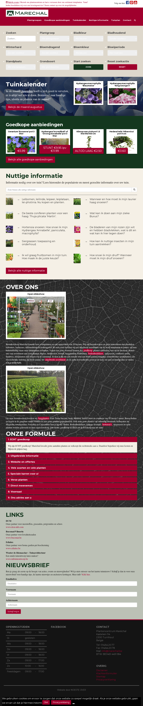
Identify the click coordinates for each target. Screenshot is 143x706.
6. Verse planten (18, 479)
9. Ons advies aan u (19, 497)
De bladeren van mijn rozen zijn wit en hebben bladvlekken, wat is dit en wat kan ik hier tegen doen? (113, 230)
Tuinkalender (79, 20)
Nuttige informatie (98, 20)
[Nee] (73, 703)
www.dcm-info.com (14, 526)
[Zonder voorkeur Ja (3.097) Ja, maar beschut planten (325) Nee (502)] (21, 53)
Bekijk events (13, 2)
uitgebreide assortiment (55, 359)
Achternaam (12, 600)
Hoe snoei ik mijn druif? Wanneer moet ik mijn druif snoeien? (111, 257)
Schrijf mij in (13, 611)
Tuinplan (115, 20)
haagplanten (43, 418)
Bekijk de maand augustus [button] (25, 107)
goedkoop (88, 350)
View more (88, 93)
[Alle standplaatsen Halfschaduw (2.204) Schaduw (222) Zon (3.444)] (21, 67)
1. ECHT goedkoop (19, 439)
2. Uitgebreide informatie (23, 456)
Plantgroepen (34, 20)
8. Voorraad (15, 491)
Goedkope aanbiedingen (57, 20)
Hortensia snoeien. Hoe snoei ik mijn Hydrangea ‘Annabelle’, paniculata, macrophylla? (45, 230)
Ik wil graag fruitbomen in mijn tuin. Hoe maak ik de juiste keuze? (44, 257)
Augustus (27, 91)
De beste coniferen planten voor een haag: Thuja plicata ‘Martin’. (45, 215)
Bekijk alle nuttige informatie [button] (26, 270)
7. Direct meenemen (20, 485)
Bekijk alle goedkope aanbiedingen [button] (30, 159)
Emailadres (11, 578)
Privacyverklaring (106, 679)
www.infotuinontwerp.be (17, 558)
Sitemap (100, 676)
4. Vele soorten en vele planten (27, 468)
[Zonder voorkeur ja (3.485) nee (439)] (55, 53)
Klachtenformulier (106, 673)
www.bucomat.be (14, 537)
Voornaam (11, 589)
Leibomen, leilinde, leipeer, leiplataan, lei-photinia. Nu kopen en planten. (45, 201)
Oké (46, 702)
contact (52, 5)
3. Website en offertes (21, 462)
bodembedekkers (95, 353)
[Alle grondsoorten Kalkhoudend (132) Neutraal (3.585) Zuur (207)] (55, 67)
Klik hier (86, 574)
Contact (127, 20)
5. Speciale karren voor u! (23, 473)
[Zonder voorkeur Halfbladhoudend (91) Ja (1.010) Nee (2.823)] (122, 38)
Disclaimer (102, 670)
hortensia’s (107, 424)
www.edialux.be (13, 548)
